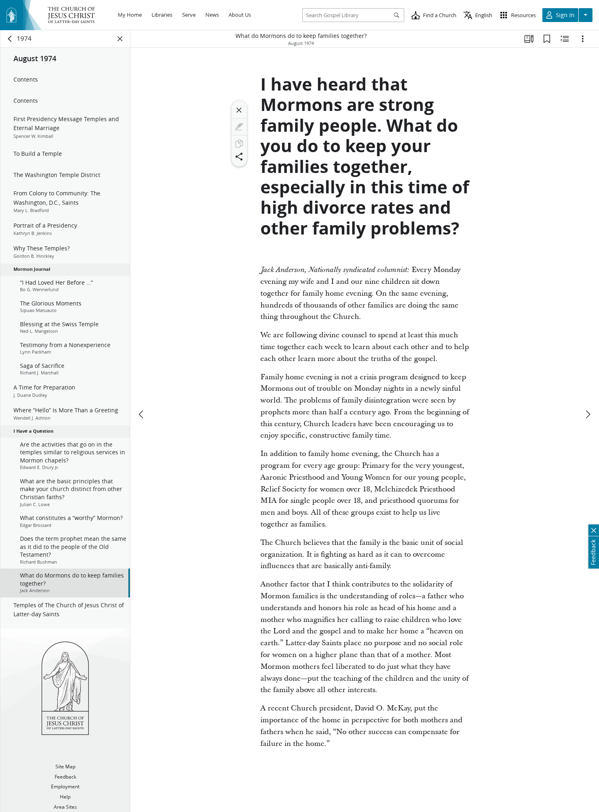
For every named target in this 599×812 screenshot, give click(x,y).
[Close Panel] (120, 38)
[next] (587, 414)
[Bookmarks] (547, 39)
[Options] (583, 39)
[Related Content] (565, 39)
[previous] (142, 414)
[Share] (239, 156)
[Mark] (239, 126)
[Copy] (239, 143)
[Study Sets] (529, 39)
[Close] (239, 110)
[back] (10, 38)
